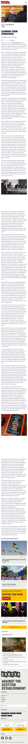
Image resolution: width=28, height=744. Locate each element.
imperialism (13, 713)
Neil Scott (16, 742)
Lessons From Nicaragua (9, 584)
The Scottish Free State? (8, 660)
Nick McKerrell (10, 24)
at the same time (16, 276)
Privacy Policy (21, 742)
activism (9, 715)
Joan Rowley (4, 585)
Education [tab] (5, 631)
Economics (4, 715)
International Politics (6, 37)
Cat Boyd (4, 562)
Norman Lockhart (11, 585)
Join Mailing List (14, 627)
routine (3, 76)
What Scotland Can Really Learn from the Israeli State (14, 560)
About (2, 697)
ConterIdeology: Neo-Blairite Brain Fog (10, 664)
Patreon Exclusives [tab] (7, 634)
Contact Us (4, 695)
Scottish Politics (5, 713)
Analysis (14, 37)
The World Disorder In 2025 (8, 652)
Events (3, 701)
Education (3, 699)
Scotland (19, 713)
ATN (12, 742)
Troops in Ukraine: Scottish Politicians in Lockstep (13, 621)
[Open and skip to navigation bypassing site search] (26, 3)
